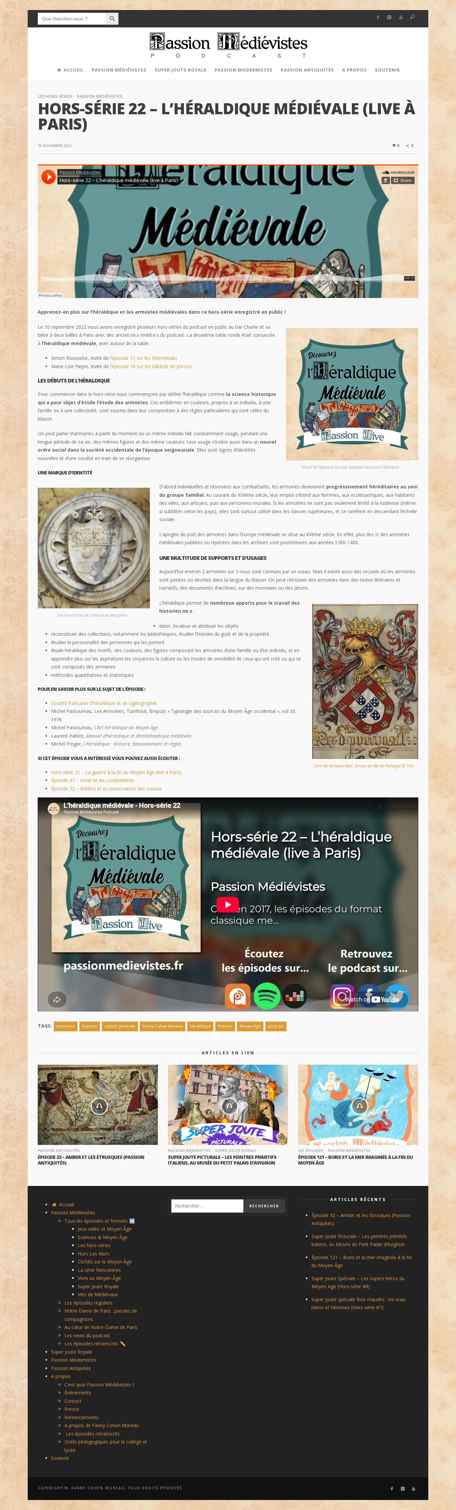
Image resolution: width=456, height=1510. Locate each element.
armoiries (65, 1026)
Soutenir (60, 1458)
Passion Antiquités (59, 1150)
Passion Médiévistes (99, 96)
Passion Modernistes (73, 1360)
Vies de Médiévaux (98, 1294)
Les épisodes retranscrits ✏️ (95, 1343)
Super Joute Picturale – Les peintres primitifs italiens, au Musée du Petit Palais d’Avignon (222, 1160)
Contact (72, 1401)
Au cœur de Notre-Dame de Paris (100, 1327)
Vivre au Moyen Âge (99, 1278)
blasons (89, 1026)
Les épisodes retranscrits (92, 1433)
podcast (276, 1026)
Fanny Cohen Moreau (163, 1026)
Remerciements (81, 1417)
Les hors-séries (55, 96)
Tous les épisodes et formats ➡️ (99, 1221)
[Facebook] (378, 17)
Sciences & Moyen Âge (103, 1237)
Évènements (77, 1392)
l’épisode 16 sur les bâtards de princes (151, 366)
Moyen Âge (250, 1026)
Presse (71, 1409)
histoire (225, 1026)
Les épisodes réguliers (88, 1303)
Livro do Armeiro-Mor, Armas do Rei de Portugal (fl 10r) (363, 766)
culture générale (119, 1026)
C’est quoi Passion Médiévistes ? (99, 1384)
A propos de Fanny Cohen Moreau (101, 1425)
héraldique (200, 1026)
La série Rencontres (99, 1270)
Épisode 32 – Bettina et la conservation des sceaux (106, 788)
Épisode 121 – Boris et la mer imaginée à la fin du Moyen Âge (355, 1160)
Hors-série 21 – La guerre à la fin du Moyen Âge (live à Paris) (116, 772)
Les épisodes (310, 1150)
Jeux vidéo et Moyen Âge (105, 1229)
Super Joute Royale (235, 1150)
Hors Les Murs (93, 1253)
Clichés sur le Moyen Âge (105, 1261)
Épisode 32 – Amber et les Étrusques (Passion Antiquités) (91, 1160)
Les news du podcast (87, 1335)
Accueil (66, 1204)
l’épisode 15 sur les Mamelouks (143, 358)
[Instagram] (389, 17)
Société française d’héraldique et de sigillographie (104, 703)
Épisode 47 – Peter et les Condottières (92, 780)
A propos (61, 1376)
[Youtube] (401, 17)
